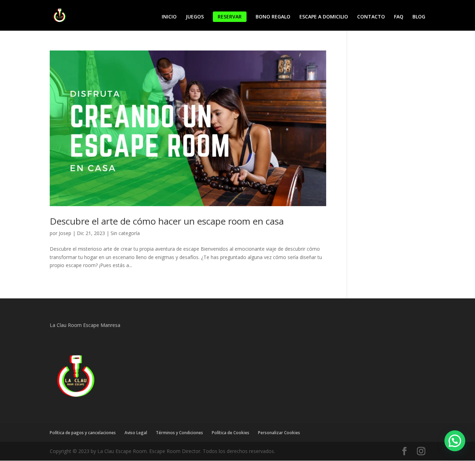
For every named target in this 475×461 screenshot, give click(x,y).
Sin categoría (125, 233)
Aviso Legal (135, 433)
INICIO (169, 17)
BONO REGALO (273, 17)
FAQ (398, 17)
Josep (65, 233)
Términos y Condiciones (179, 433)
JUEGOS (195, 17)
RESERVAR (230, 16)
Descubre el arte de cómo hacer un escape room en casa (167, 221)
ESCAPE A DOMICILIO (323, 17)
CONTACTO (371, 17)
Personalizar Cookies (279, 433)
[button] (454, 440)
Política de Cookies (230, 433)
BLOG (418, 17)
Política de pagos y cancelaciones (83, 433)
